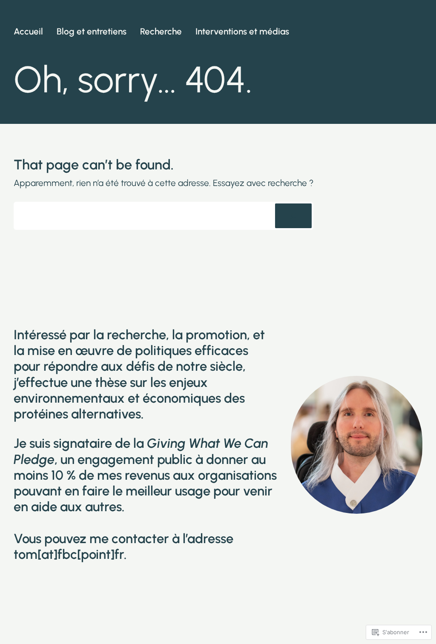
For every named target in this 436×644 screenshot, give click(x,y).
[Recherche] (293, 215)
